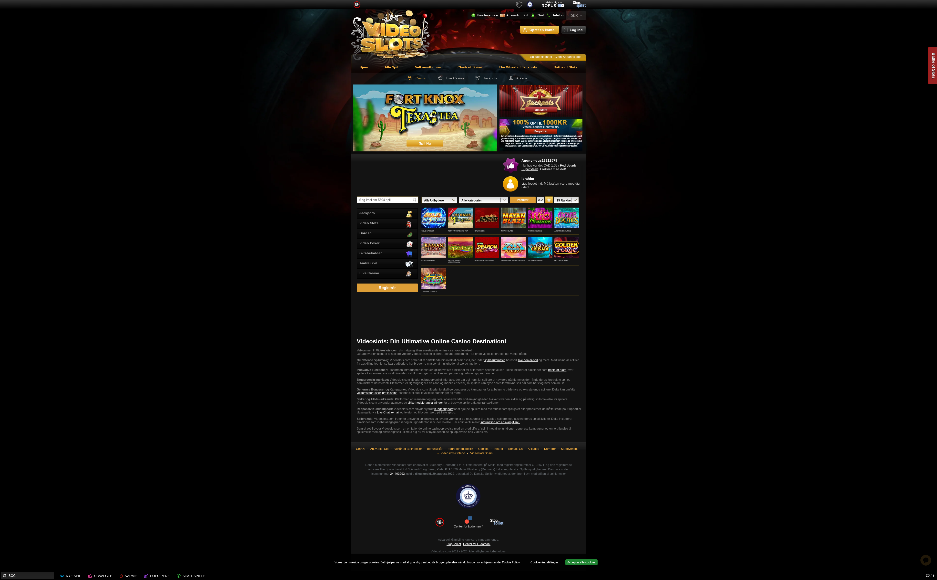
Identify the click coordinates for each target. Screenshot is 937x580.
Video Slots (368, 223)
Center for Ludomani (476, 544)
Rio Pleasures (535, 231)
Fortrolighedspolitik (460, 449)
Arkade (521, 78)
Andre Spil (368, 263)
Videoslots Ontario (453, 453)
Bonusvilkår (435, 449)
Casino (421, 78)
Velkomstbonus (428, 67)
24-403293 (397, 473)
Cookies (483, 449)
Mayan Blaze (507, 231)
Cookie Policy (511, 562)
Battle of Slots (565, 67)
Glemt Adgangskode (568, 57)
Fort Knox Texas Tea (458, 231)
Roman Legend (428, 260)
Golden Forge (561, 260)
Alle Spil (391, 67)
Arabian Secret (429, 292)
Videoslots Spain (481, 453)
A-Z (540, 200)
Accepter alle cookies (581, 562)
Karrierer (550, 449)
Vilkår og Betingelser (408, 449)
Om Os (360, 449)
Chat (540, 15)
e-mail (395, 412)
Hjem (364, 67)
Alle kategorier (471, 200)
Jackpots (490, 78)
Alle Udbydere (434, 200)
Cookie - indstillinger (544, 562)
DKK (574, 16)
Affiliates (533, 449)
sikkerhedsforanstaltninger (425, 402)
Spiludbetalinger (541, 57)
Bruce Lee (480, 231)
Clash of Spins (470, 67)
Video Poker (369, 243)
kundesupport (443, 409)
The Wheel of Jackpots (518, 67)
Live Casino (455, 78)
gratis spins (389, 393)
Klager (498, 449)
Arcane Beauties (562, 231)
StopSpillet (454, 544)
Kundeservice (487, 15)
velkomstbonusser (369, 393)
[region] (468, 563)
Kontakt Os (515, 449)
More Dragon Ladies (484, 260)
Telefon (558, 15)
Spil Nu (434, 223)
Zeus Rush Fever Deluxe (513, 260)
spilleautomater (494, 360)
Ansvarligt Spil (517, 15)
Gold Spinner (427, 231)
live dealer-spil (528, 360)
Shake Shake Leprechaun (454, 261)
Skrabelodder (370, 253)
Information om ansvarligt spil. (500, 422)
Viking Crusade (535, 260)
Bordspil (366, 233)
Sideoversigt (569, 449)
